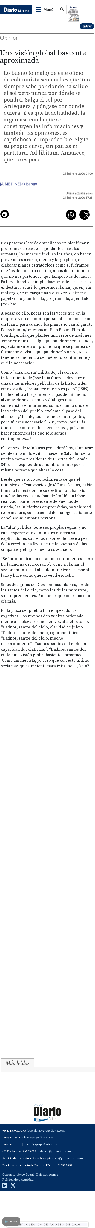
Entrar (87, 26)
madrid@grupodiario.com (40, 1144)
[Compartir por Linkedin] (4, 214)
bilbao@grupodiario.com (37, 1137)
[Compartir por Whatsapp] (71, 215)
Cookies (11, 1221)
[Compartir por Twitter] (84, 215)
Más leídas (18, 1063)
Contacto (8, 1175)
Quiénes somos (47, 1175)
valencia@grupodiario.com (55, 1151)
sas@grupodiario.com (69, 1158)
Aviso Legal (25, 1175)
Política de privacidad (17, 1180)
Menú (48, 9)
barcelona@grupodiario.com (46, 1130)
